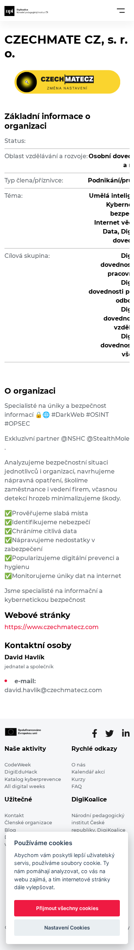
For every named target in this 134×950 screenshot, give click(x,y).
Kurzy (78, 779)
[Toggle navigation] (121, 10)
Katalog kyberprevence (32, 779)
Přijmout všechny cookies (67, 908)
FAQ (76, 786)
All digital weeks (24, 786)
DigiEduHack (20, 772)
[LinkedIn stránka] (126, 733)
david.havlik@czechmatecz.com (53, 690)
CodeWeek (17, 765)
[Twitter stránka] (112, 733)
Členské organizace (28, 822)
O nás (78, 765)
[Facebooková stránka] (97, 733)
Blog (10, 830)
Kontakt (14, 815)
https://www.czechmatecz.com (51, 627)
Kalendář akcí (88, 772)
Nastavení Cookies (67, 928)
